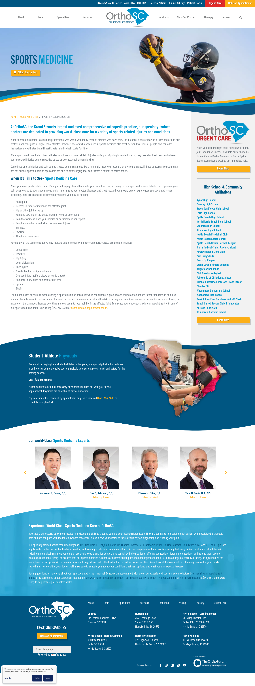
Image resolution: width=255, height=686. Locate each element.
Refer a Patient (158, 3)
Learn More (223, 168)
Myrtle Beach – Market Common (159, 578)
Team (41, 17)
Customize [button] (8, 678)
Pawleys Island (191, 636)
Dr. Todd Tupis (213, 545)
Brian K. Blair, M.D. (198, 493)
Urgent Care (220, 603)
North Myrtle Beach (190, 578)
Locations (163, 17)
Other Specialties (27, 72)
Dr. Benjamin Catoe (106, 545)
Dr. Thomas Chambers (129, 545)
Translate (61, 654)
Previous (25, 473)
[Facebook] (160, 665)
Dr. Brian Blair (87, 545)
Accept (48, 678)
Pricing (182, 603)
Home (13, 117)
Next (225, 473)
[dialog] (29, 675)
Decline (37, 678)
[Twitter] (178, 665)
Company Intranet (144, 665)
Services (87, 17)
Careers (226, 17)
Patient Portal (195, 3)
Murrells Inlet (102, 578)
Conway (90, 578)
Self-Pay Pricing (186, 17)
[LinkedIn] (172, 665)
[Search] (240, 17)
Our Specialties (29, 117)
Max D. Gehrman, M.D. (52, 493)
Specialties (63, 17)
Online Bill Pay (177, 3)
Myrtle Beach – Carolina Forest (126, 578)
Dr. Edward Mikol (191, 545)
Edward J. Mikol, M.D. (101, 493)
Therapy (208, 17)
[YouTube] (184, 665)
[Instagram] (166, 665)
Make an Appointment (52, 636)
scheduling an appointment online (89, 308)
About (21, 17)
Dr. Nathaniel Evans (152, 545)
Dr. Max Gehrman (172, 545)
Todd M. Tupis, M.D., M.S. (150, 493)
